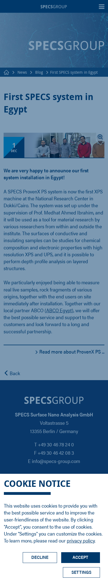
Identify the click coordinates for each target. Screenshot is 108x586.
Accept (80, 557)
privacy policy (81, 540)
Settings (81, 572)
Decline (39, 557)
